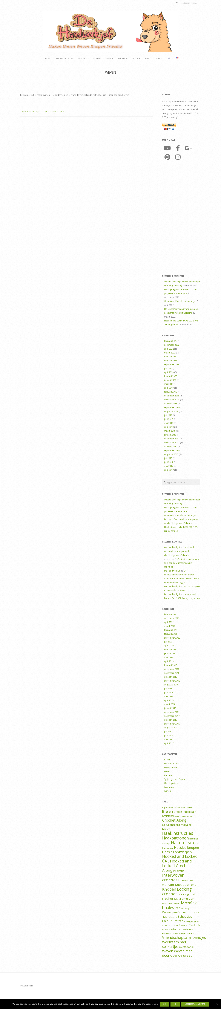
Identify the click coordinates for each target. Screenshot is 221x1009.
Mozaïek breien (171, 903)
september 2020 (172, 364)
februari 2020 (170, 376)
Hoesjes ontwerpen (177, 852)
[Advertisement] (181, 218)
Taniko (193, 925)
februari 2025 (170, 340)
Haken (108, 58)
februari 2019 (170, 391)
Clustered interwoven (183, 816)
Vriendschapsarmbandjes (184, 937)
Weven (135, 58)
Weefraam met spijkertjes (174, 944)
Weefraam (169, 787)
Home (48, 58)
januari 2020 (170, 380)
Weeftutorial (186, 947)
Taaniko (183, 925)
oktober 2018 (170, 403)
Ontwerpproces (188, 912)
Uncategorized (171, 783)
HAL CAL (192, 842)
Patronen (82, 58)
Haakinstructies (171, 763)
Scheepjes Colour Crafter (177, 918)
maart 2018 (169, 430)
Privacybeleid (26, 985)
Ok (164, 1004)
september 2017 (172, 450)
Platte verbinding (169, 917)
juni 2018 (168, 419)
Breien (96, 58)
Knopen (122, 58)
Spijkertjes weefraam (174, 779)
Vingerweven (186, 933)
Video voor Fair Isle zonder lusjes (180, 301)
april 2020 (169, 372)
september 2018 (172, 407)
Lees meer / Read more (195, 1004)
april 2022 (169, 348)
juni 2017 (168, 462)
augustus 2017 (171, 454)
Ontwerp (185, 908)
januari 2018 (170, 434)
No (175, 1004)
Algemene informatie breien (177, 807)
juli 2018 (168, 415)
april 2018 (169, 426)
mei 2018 (168, 423)
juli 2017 (168, 458)
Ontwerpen (169, 912)
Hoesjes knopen (186, 847)
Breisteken (168, 816)
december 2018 (171, 395)
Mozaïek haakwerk (179, 905)
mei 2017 (168, 466)
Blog (147, 58)
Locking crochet (177, 891)
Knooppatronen (186, 884)
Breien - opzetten (184, 811)
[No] (217, 1004)
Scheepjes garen (191, 921)
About (159, 58)
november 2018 (172, 399)
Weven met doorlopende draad (177, 953)
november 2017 (172, 442)
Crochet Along (174, 820)
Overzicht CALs (63, 58)
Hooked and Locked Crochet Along (177, 865)
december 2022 (171, 344)
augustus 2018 (171, 411)
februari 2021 (170, 360)
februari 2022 (170, 356)
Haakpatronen (171, 767)
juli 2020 (168, 368)
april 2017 (169, 469)
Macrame (181, 898)
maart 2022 (169, 352)
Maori (191, 898)
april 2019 (169, 387)
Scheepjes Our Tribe (170, 925)
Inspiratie (178, 871)
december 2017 (171, 438)
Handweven (167, 848)
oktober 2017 (170, 446)
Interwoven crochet (173, 877)
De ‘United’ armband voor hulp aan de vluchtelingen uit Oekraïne (179, 551)
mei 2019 (168, 383)
